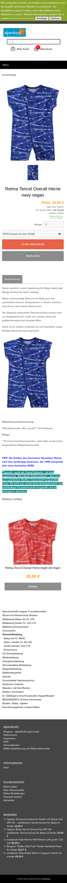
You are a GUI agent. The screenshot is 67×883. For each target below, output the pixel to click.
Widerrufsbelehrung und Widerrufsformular (26, 748)
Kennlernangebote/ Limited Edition (21, 707)
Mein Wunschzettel (13, 790)
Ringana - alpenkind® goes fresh (21, 731)
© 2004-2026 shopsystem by (33, 879)
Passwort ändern (12, 796)
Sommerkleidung (12, 634)
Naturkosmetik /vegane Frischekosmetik (24, 611)
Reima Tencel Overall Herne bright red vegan (32, 567)
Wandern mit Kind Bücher (16, 688)
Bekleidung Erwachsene (15, 626)
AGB (5, 741)
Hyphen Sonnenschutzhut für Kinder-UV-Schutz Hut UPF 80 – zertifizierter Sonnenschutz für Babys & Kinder (35, 822)
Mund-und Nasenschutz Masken (20, 615)
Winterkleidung (10, 657)
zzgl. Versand (58, 210)
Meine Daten (10, 786)
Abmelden (8, 800)
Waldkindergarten (11, 672)
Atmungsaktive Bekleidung (16, 665)
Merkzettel (33, 256)
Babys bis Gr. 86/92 (14, 638)
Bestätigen (42, 18)
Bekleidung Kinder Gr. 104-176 (19, 623)
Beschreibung (12, 279)
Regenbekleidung (11, 668)
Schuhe (6, 676)
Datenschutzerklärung (22, 18)
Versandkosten (11, 745)
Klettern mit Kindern (13, 691)
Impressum (9, 738)
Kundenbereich (13, 782)
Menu (6, 64)
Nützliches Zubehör (13, 684)
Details (32, 586)
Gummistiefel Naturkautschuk (18, 680)
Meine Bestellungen (14, 793)
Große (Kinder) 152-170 (17, 646)
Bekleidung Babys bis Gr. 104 (18, 619)
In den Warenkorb (32, 244)
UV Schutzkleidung (12, 653)
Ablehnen (55, 18)
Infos (6, 767)
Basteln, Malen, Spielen (15, 703)
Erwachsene (10, 649)
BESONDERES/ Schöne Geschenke (21, 699)
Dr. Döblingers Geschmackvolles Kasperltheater (28, 695)
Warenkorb (46, 49)
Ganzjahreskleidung (13, 661)
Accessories (8, 630)
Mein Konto (23, 49)
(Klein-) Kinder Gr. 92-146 (18, 642)
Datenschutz (10, 735)
